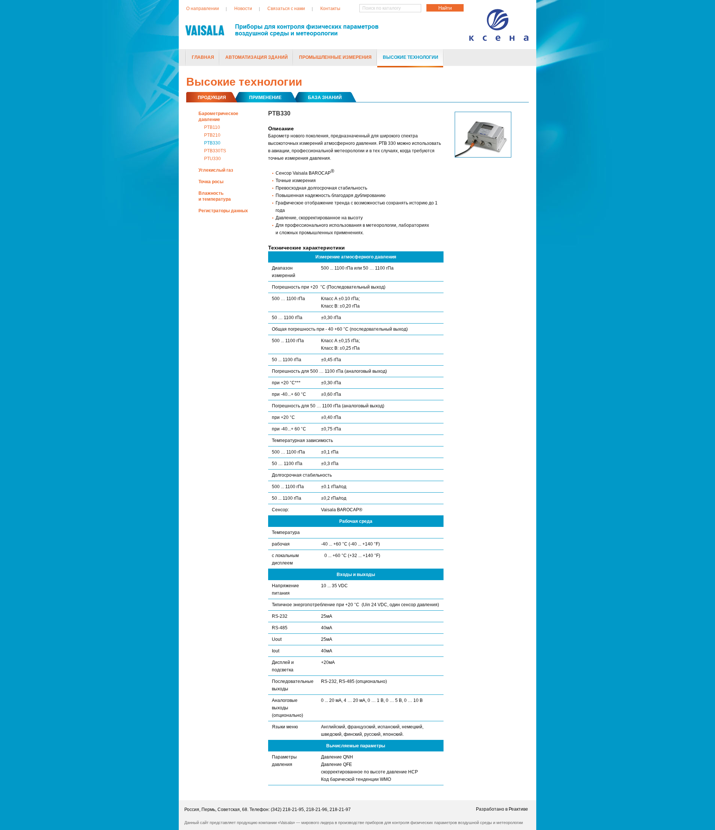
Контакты (330, 8)
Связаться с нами (286, 8)
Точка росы (210, 181)
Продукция (212, 97)
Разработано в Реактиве (502, 809)
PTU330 (212, 158)
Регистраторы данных (223, 210)
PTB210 (212, 135)
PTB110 (212, 127)
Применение (265, 97)
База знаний (325, 97)
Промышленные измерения (335, 57)
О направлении (202, 8)
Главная (203, 57)
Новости (243, 8)
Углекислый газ (215, 170)
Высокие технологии (410, 57)
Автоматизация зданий (256, 57)
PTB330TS (215, 150)
